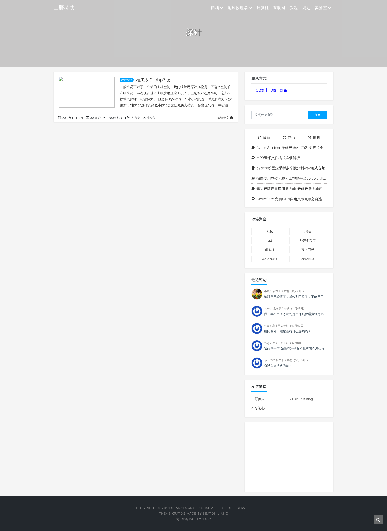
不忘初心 (258, 408)
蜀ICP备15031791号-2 (193, 519)
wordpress (269, 259)
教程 (294, 8)
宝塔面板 (307, 250)
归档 (215, 8)
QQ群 (261, 90)
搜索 (317, 114)
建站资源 (126, 80)
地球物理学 (238, 8)
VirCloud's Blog (301, 399)
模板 (270, 231)
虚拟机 (269, 250)
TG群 (273, 90)
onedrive (307, 259)
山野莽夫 (258, 399)
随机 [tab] (316, 137)
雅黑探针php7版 (152, 80)
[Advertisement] (289, 457)
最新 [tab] (266, 137)
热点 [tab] (291, 137)
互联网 (279, 8)
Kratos (178, 513)
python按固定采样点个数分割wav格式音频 (290, 168)
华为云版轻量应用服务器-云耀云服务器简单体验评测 (291, 188)
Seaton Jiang (215, 513)
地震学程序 (308, 240)
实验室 (321, 8)
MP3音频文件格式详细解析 (278, 158)
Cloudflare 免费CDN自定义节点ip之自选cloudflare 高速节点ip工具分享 (291, 199)
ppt (269, 240)
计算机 (263, 8)
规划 (306, 8)
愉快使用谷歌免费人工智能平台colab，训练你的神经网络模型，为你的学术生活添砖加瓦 (291, 178)
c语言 (308, 231)
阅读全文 (223, 117)
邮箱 (283, 90)
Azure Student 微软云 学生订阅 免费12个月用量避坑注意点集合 (291, 147)
